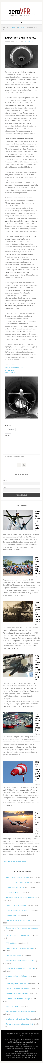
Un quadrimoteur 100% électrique (18, 976)
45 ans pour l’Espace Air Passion (37, 721)
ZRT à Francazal (12, 1006)
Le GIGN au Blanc (12, 893)
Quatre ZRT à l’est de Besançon (17, 882)
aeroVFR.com (29, 1033)
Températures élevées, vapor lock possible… (22, 928)
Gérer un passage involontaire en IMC (19, 1024)
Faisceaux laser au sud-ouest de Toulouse (21, 898)
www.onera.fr (10, 370)
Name (5, 480)
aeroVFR (21, 12)
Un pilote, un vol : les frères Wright (18, 1019)
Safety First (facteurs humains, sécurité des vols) (21, 1055)
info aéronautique (25, 1040)
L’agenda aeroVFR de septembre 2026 (37, 667)
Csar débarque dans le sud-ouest (18, 920)
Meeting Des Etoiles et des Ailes (37, 521)
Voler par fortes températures (17, 994)
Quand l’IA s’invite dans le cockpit (18, 999)
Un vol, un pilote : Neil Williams (17, 910)
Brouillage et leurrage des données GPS (20, 968)
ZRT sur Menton (12, 943)
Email (4, 487)
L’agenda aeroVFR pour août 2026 (37, 771)
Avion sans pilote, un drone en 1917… (37, 613)
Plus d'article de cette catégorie (14, 861)
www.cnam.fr (10, 373)
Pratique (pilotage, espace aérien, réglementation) (21, 1053)
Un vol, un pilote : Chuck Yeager (17, 984)
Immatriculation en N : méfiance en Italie (20, 961)
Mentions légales (29, 1058)
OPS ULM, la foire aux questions (17, 989)
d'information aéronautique (15, 1033)
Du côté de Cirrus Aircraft (15, 887)
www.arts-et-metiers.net (14, 367)
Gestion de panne (12, 915)
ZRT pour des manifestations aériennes (20, 1011)
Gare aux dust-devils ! (14, 956)
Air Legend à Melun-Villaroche (37, 566)
